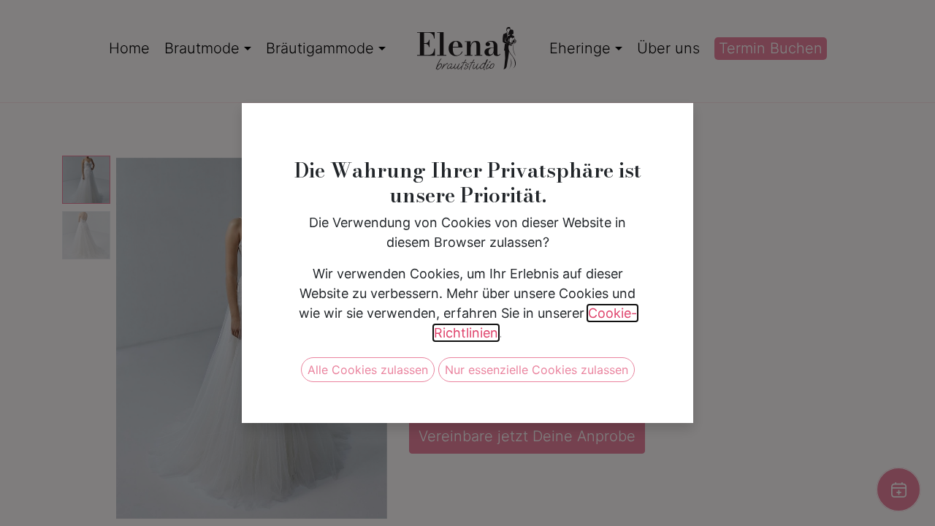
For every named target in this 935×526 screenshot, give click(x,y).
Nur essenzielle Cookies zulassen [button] (536, 369)
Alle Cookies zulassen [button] (368, 369)
